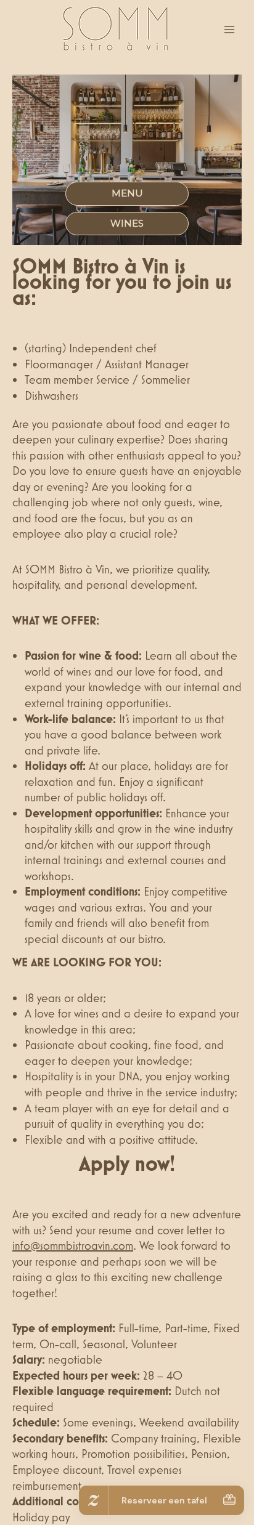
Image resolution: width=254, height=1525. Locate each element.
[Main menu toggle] (230, 29)
